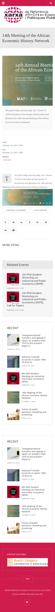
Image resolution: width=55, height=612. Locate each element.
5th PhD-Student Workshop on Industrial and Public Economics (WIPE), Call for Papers (26, 299)
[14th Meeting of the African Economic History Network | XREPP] (27, 13)
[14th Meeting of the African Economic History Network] (13, 397)
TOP (27, 578)
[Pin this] (46, 222)
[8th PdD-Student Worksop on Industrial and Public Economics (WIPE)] (13, 378)
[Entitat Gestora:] (27, 562)
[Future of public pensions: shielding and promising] (13, 414)
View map (6, 160)
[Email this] (13, 230)
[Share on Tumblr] (30, 222)
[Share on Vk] (5, 230)
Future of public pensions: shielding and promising (34, 412)
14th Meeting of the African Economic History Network (34, 395)
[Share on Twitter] (13, 222)
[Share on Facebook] (5, 222)
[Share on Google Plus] (38, 222)
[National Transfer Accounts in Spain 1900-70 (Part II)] (13, 362)
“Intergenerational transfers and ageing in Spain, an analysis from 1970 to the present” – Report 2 (34, 340)
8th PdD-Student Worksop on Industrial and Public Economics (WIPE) (33, 377)
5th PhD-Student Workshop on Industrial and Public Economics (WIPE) (34, 279)
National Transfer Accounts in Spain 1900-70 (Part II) (34, 359)
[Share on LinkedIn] (21, 222)
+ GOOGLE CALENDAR (16, 210)
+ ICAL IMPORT (40, 210)
